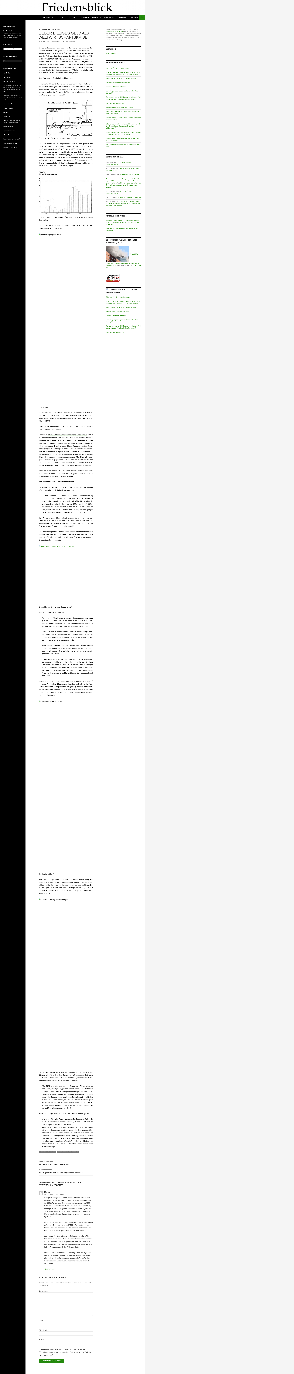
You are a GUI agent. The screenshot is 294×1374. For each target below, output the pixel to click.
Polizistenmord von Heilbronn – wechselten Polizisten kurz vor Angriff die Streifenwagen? (123, 98)
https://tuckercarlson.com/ (11, 139)
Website (42, 1340)
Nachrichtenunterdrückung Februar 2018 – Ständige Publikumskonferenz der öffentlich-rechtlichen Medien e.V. (123, 181)
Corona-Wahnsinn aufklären (116, 87)
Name (41, 1320)
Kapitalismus (108, 17)
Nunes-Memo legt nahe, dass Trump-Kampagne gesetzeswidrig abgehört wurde (123, 185)
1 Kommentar (70, 42)
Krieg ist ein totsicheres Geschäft (118, 83)
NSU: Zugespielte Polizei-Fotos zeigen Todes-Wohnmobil (61, 1171)
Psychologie (96, 17)
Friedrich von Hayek (48, 1152)
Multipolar (6, 73)
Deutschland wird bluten (115, 103)
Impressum (134, 17)
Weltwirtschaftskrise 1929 (49, 29)
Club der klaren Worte (10, 81)
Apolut (5, 112)
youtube (14, 147)
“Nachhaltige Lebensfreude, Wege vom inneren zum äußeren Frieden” (12, 33)
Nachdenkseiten (8, 108)
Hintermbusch (7, 104)
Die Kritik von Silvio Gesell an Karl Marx (54, 1163)
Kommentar (44, 1291)
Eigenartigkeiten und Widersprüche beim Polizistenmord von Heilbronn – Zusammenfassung (123, 73)
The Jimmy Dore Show (10, 143)
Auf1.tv (7, 116)
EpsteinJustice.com (9, 131)
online (111, 53)
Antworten (50, 1269)
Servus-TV (6, 120)
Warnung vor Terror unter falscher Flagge (121, 78)
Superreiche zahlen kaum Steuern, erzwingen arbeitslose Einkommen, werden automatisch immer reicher (123, 222)
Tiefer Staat (72, 17)
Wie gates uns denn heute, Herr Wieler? (120, 107)
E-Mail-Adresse (45, 1330)
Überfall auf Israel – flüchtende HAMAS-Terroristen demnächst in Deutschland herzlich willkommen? (123, 126)
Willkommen (47, 17)
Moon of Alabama (8, 135)
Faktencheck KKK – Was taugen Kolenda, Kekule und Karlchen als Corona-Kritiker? (123, 133)
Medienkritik (85, 17)
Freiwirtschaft (122, 17)
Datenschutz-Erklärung (114, 31)
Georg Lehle (56, 42)
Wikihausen (7, 77)
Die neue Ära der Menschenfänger (118, 68)
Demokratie (60, 17)
